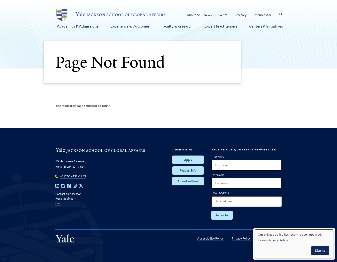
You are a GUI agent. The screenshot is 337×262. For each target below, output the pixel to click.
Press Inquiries (64, 198)
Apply (188, 160)
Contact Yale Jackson (68, 194)
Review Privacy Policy (273, 240)
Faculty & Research (176, 26)
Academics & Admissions (77, 26)
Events (222, 15)
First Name (218, 157)
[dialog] (294, 244)
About (191, 15)
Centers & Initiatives (266, 26)
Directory (240, 15)
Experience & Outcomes (130, 26)
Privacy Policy (241, 238)
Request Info (188, 170)
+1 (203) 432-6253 (73, 176)
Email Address (221, 193)
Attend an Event (188, 181)
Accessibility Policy (210, 238)
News (208, 15)
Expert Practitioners (220, 26)
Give (58, 203)
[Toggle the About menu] (198, 15)
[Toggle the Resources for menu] (274, 15)
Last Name (217, 175)
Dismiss (320, 250)
